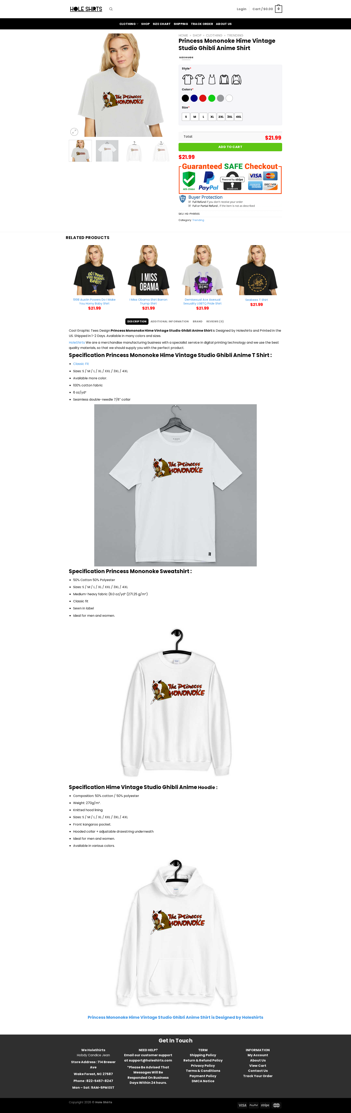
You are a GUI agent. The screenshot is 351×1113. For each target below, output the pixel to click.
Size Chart (162, 24)
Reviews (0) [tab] (215, 321)
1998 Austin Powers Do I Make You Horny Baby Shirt (94, 301)
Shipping (181, 24)
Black (186, 101)
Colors (188, 89)
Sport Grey (221, 101)
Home (183, 35)
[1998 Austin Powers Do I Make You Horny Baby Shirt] (94, 270)
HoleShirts (77, 342)
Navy (194, 101)
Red (202, 101)
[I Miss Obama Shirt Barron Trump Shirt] (149, 270)
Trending (235, 35)
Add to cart (230, 147)
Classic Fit (81, 363)
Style (186, 68)
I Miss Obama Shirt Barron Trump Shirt (148, 301)
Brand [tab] (198, 321)
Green (212, 101)
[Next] (165, 85)
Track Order (202, 24)
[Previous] (76, 85)
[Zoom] (74, 132)
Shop (145, 24)
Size (186, 107)
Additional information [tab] (170, 321)
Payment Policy (203, 1076)
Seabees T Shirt (256, 300)
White (230, 101)
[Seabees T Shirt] (257, 270)
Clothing (127, 24)
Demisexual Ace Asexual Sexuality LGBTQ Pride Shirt (202, 301)
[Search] (111, 9)
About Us (224, 24)
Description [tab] (137, 321)
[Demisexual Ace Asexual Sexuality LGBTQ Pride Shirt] (203, 270)
